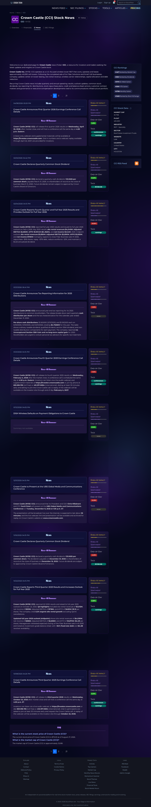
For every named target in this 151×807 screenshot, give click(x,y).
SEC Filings (49, 28)
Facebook (124, 767)
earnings (98, 135)
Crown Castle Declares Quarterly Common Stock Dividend (41, 164)
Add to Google (125, 773)
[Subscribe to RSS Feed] (136, 163)
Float (116, 118)
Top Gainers (92, 767)
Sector (117, 130)
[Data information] (130, 108)
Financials (28, 28)
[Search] (139, 3)
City (115, 149)
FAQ (26, 773)
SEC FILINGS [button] (77, 8)
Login (99, 3)
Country (118, 143)
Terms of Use (59, 764)
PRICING (136, 8)
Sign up (107, 3)
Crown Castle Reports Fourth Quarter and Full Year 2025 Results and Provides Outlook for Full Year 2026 (46, 211)
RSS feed (125, 764)
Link (115, 139)
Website (117, 137)
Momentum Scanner (92, 776)
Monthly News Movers (92, 773)
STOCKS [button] (93, 8)
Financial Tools (92, 785)
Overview (15, 28)
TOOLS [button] (106, 8)
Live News (92, 782)
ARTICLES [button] (120, 8)
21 (66, 96)
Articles (92, 764)
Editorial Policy (26, 770)
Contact (26, 767)
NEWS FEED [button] (58, 8)
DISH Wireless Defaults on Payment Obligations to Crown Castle (44, 413)
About (26, 764)
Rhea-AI (26, 776)
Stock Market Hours (92, 788)
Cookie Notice (59, 767)
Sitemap (26, 779)
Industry (118, 124)
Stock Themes (92, 779)
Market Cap (119, 112)
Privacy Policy (59, 770)
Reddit (125, 770)
